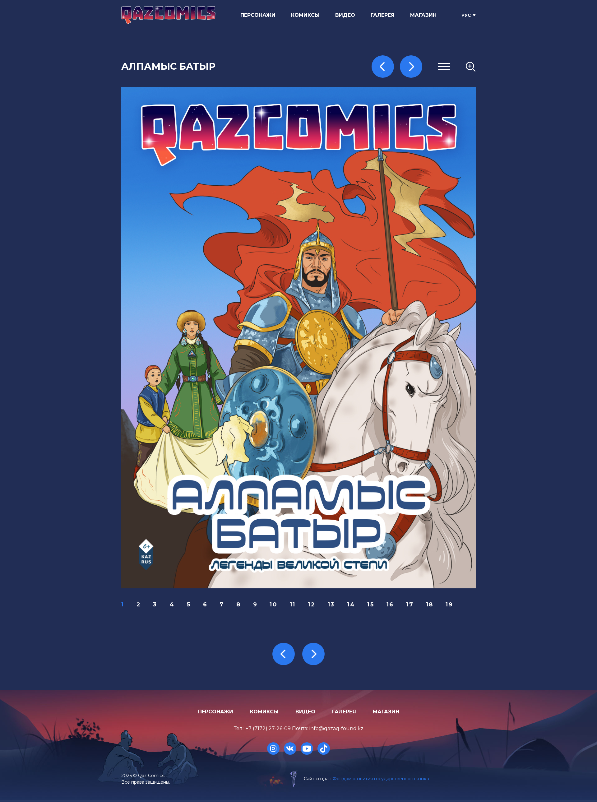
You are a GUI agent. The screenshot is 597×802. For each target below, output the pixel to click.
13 (331, 604)
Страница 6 (397, 128)
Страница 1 (396, 91)
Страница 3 (397, 106)
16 (390, 604)
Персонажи (257, 15)
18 (429, 604)
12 (311, 604)
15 (370, 604)
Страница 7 (397, 136)
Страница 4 (397, 113)
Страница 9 (397, 151)
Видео (345, 15)
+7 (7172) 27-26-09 (268, 728)
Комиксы (305, 15)
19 (449, 604)
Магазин (423, 15)
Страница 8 (397, 143)
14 (351, 604)
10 (273, 604)
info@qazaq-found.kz (336, 728)
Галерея (383, 15)
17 (410, 604)
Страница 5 (397, 121)
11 (293, 604)
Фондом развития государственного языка (381, 778)
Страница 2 (397, 98)
